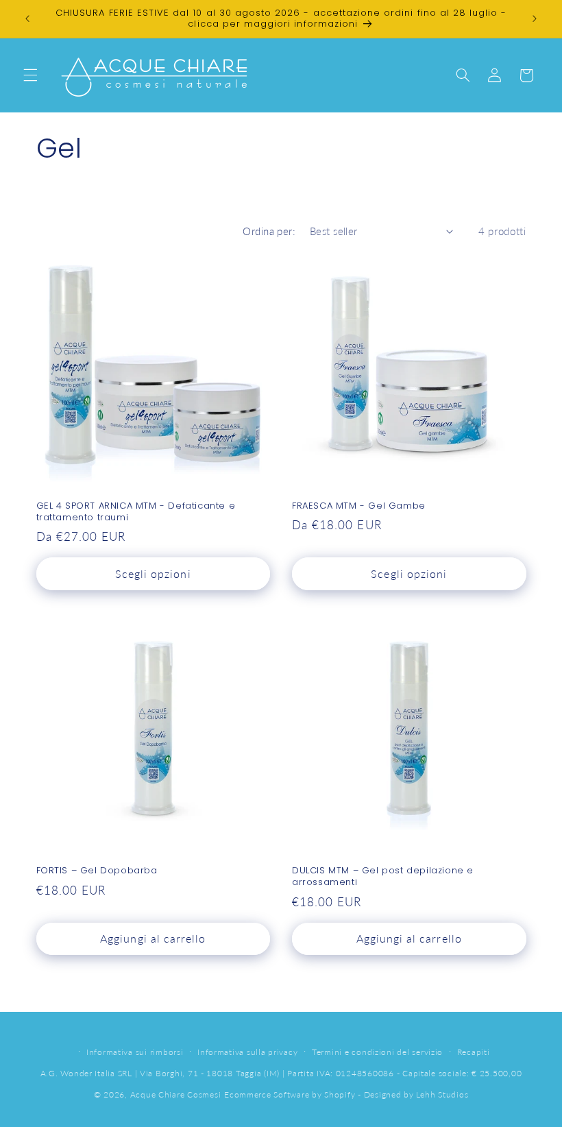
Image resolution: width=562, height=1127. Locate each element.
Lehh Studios (442, 1094)
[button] (30, 75)
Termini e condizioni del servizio (377, 1051)
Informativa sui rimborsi (135, 1051)
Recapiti (473, 1051)
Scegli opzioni (153, 573)
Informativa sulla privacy (247, 1051)
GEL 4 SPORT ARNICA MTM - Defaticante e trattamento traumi (136, 512)
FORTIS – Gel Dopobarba (97, 871)
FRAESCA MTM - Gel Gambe (359, 506)
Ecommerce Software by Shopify (289, 1094)
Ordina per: (269, 231)
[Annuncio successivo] (535, 18)
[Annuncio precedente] (27, 18)
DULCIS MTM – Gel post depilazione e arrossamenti (383, 876)
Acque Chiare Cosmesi (175, 1094)
